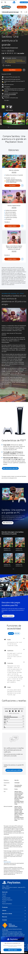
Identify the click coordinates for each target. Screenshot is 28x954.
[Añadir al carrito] (12, 226)
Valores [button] (4, 910)
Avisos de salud (7, 862)
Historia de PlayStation (7, 903)
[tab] (11, 633)
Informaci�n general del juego (10, 12)
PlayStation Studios (6, 898)
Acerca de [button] (4, 892)
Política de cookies (24, 946)
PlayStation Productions (7, 900)
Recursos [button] (4, 916)
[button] (26, 16)
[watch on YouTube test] (21, 123)
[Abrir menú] (2, 2)
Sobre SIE (4, 894)
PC (21, 12)
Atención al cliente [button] (7, 913)
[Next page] (26, 12)
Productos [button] (5, 907)
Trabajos (4, 896)
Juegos (7, 886)
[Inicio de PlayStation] (14, 2)
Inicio (3, 886)
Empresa (4, 901)
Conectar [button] (4, 920)
